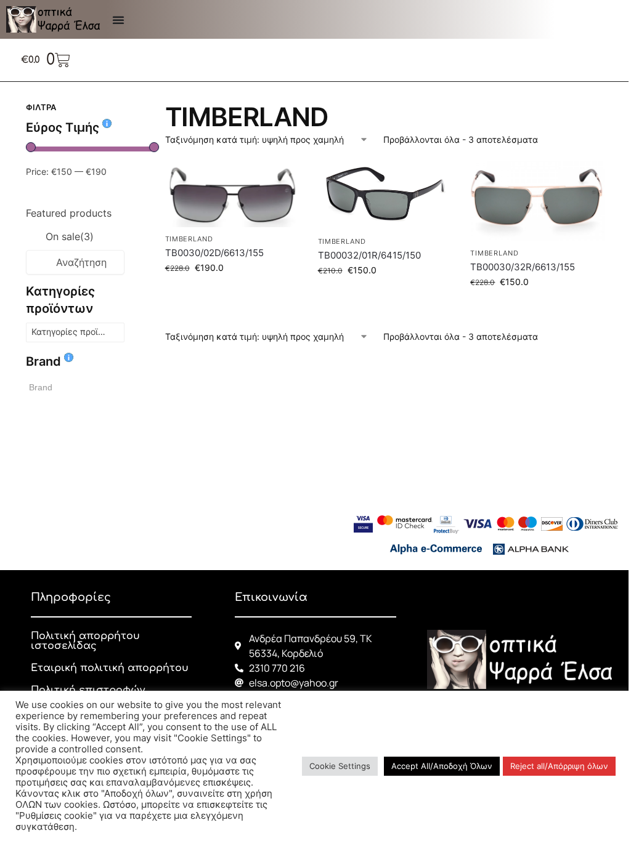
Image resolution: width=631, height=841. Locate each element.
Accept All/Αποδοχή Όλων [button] (441, 766)
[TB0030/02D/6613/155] (232, 194)
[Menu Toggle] (118, 20)
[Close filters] (128, 109)
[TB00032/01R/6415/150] (385, 195)
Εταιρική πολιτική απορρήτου (110, 668)
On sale (70, 236)
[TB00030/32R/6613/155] (537, 201)
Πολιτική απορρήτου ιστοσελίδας (85, 640)
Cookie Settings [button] (339, 766)
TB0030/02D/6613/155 (214, 253)
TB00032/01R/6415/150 (369, 255)
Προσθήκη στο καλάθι (232, 293)
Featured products (69, 213)
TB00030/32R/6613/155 (522, 267)
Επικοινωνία (271, 597)
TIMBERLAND (189, 239)
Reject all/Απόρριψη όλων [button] (559, 766)
